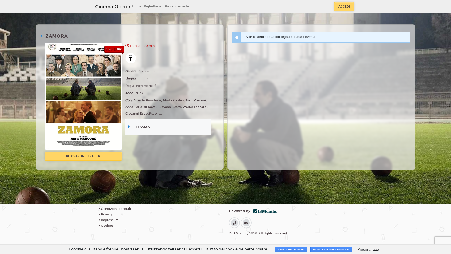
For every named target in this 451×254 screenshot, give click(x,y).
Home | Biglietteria (146, 6)
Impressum (109, 220)
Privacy (106, 214)
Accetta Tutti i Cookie (291, 249)
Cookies (106, 226)
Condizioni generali (115, 209)
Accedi (344, 6)
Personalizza (368, 249)
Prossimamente (177, 6)
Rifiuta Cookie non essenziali (331, 249)
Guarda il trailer (85, 156)
